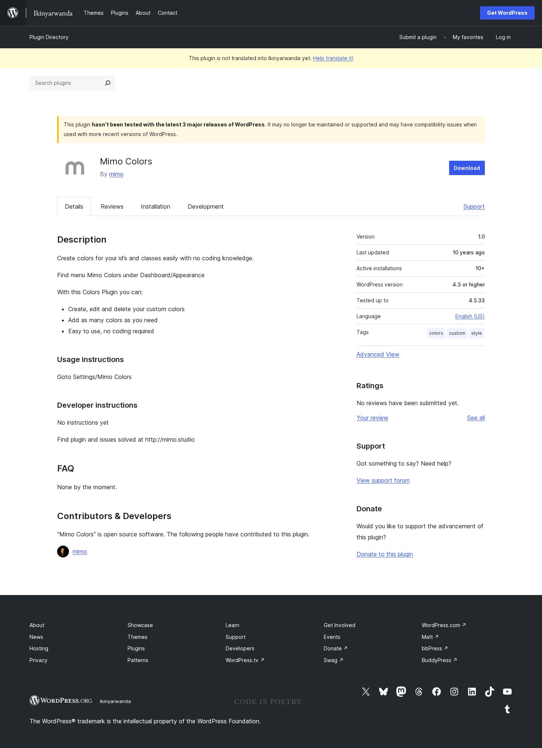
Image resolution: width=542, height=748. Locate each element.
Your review (372, 417)
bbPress (435, 648)
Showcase (140, 625)
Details (74, 206)
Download (467, 168)
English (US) (470, 316)
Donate (336, 648)
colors (436, 333)
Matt (430, 637)
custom (457, 333)
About (36, 625)
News (36, 637)
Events (332, 637)
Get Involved (339, 625)
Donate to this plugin (385, 554)
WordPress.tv (245, 660)
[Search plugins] (107, 83)
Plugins (136, 648)
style (476, 333)
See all (476, 417)
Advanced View (378, 354)
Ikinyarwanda (115, 701)
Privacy (38, 660)
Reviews (112, 206)
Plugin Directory (49, 37)
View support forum (383, 480)
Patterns (138, 660)
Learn (232, 625)
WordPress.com (444, 625)
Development (206, 206)
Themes (137, 637)
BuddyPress (440, 660)
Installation (155, 206)
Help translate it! (333, 58)
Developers (240, 648)
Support (474, 206)
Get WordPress (507, 13)
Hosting (38, 648)
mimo (116, 174)
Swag (334, 660)
